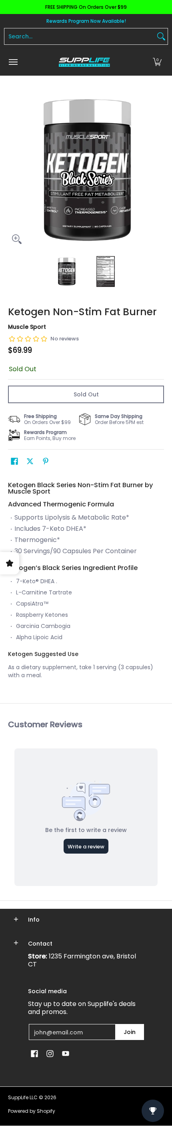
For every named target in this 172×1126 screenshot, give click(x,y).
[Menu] (13, 62)
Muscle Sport (27, 327)
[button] (157, 62)
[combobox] (79, 36)
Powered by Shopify (31, 1111)
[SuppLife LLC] (84, 62)
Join (130, 1032)
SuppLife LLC (23, 1097)
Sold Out (86, 394)
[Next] (158, 170)
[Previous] (13, 170)
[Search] (161, 36)
